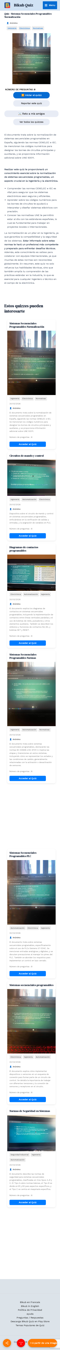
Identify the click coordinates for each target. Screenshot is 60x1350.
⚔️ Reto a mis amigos (31, 113)
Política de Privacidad (30, 1310)
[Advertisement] (30, 816)
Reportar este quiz (31, 103)
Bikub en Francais (30, 1302)
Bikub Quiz (23, 5)
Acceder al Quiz (28, 444)
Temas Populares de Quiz (30, 1325)
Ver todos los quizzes (31, 122)
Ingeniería (12, 28)
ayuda (30, 1313)
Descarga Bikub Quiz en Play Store (30, 1321)
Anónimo (14, 23)
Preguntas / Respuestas (30, 1317)
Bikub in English (30, 1306)
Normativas (38, 28)
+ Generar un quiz (42, 1343)
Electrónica (25, 28)
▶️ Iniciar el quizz (31, 95)
